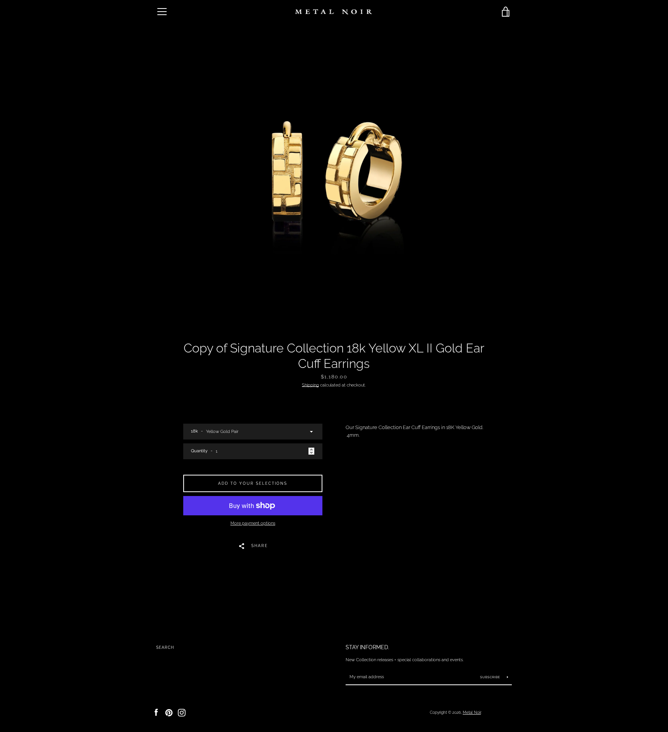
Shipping (310, 385)
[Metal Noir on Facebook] (156, 712)
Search (165, 647)
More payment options (252, 523)
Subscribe (490, 677)
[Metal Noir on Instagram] (182, 712)
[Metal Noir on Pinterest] (169, 712)
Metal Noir (472, 712)
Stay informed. (367, 647)
